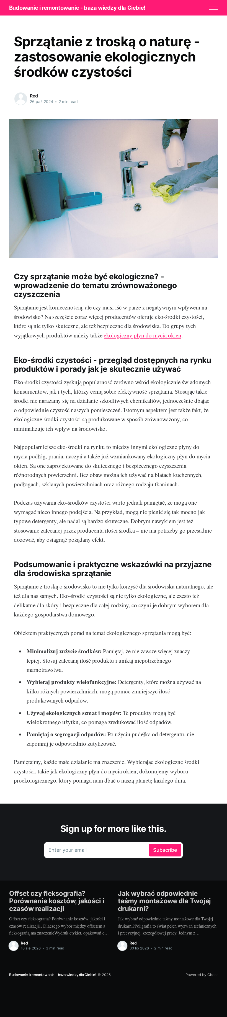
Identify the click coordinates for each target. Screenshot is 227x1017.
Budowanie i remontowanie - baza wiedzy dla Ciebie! (77, 7)
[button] (213, 7)
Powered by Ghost (201, 974)
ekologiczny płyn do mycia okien (142, 335)
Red (34, 96)
